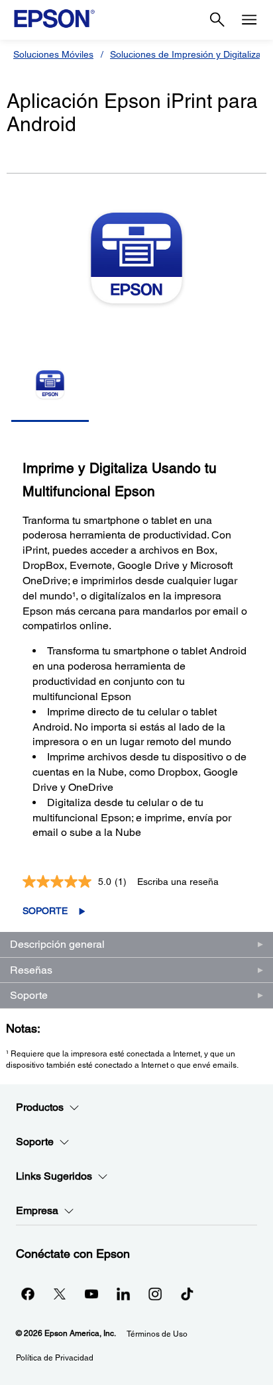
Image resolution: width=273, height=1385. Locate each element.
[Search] (217, 19)
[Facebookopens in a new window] (28, 1294)
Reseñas (31, 970)
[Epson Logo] (54, 18)
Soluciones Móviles (53, 54)
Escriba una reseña (178, 881)
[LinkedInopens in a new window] (123, 1294)
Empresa (37, 1210)
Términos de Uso (157, 1334)
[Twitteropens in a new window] (60, 1294)
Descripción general (57, 944)
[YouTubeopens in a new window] (91, 1294)
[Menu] (249, 19)
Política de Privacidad (54, 1357)
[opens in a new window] (187, 1294)
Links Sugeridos (54, 1176)
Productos (40, 1107)
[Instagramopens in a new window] (155, 1294)
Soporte (45, 910)
